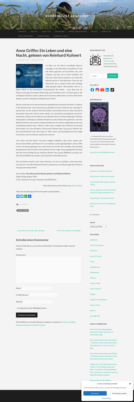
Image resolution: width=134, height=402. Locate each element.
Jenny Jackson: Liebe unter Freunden (102, 176)
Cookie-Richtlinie (106, 398)
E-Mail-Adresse (22, 295)
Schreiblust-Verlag (60, 36)
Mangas (92, 294)
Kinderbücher (94, 272)
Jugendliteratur (95, 267)
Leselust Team (37, 60)
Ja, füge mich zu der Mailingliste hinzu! (32, 308)
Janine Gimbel (76, 185)
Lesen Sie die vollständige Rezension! (102, 152)
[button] (130, 384)
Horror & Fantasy (96, 256)
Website (19, 302)
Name (19, 288)
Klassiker (93, 278)
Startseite (22, 31)
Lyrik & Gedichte (95, 289)
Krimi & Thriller (95, 283)
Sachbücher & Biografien (98, 299)
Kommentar (21, 255)
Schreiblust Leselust (67, 16)
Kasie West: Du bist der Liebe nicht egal (30, 230)
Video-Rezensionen (25, 36)
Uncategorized (95, 316)
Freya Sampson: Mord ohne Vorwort (102, 198)
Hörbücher (24, 204)
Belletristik (94, 240)
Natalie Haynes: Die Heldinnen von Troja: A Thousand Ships (103, 345)
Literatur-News (43, 36)
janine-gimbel (23, 210)
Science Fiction (95, 305)
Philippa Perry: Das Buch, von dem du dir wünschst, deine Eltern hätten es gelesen (104, 372)
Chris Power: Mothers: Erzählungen (69, 230)
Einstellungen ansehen (119, 393)
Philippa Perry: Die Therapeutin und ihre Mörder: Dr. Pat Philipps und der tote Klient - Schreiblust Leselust (103, 366)
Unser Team (46, 31)
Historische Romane (97, 245)
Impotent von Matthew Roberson (101, 171)
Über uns (34, 31)
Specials (94, 31)
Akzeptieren (95, 393)
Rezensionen (60, 31)
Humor (92, 261)
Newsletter (106, 31)
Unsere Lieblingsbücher (78, 31)
